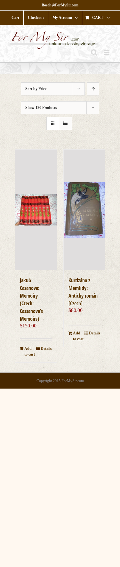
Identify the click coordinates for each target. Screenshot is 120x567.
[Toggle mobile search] (94, 52)
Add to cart (29, 351)
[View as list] (65, 123)
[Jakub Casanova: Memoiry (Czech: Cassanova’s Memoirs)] (36, 210)
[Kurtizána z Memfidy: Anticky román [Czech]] (84, 210)
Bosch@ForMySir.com (60, 5)
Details (46, 348)
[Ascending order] (93, 88)
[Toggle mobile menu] (107, 52)
